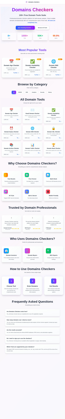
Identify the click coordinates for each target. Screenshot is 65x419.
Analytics (34, 92)
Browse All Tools (42, 27)
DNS (27, 92)
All (13, 92)
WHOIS (20, 92)
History (50, 92)
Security (42, 92)
